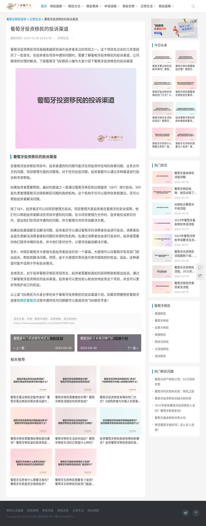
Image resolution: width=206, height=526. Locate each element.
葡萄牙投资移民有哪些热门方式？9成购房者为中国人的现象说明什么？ (120, 399)
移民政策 (165, 6)
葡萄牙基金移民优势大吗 (170, 417)
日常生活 (147, 6)
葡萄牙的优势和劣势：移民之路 (174, 391)
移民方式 (74, 6)
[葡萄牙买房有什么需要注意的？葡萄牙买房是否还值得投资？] (31, 462)
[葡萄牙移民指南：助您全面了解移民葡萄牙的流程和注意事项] (162, 189)
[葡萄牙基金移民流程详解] (162, 173)
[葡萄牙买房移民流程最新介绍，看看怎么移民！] (162, 252)
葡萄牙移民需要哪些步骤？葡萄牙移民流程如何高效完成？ (75, 399)
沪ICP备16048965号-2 (61, 516)
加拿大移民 (162, 327)
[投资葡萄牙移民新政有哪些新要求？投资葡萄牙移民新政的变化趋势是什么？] (120, 421)
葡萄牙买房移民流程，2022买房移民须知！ (184, 271)
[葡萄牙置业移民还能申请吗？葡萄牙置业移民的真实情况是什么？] (31, 379)
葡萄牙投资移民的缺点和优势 (173, 398)
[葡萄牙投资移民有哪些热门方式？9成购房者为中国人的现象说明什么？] (120, 379)
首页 (44, 6)
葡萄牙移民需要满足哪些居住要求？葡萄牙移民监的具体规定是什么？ (30, 441)
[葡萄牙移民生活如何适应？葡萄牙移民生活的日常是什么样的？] (76, 421)
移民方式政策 (14, 510)
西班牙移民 (162, 341)
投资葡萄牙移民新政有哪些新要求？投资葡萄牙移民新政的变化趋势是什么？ (119, 441)
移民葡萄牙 (28, 300)
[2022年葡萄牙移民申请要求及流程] (162, 236)
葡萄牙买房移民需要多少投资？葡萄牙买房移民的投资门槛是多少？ (75, 482)
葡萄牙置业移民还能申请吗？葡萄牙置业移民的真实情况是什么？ (30, 399)
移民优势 (129, 6)
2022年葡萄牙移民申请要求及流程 (184, 239)
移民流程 (48, 510)
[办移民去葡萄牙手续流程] (162, 205)
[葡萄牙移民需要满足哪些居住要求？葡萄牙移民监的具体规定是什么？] (31, 421)
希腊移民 (160, 334)
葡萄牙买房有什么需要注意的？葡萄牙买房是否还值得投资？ (30, 481)
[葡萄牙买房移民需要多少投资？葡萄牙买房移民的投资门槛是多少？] (76, 462)
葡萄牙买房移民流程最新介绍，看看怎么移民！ (184, 255)
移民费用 (92, 6)
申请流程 (110, 6)
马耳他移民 (162, 349)
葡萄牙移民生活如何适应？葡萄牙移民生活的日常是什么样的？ (75, 440)
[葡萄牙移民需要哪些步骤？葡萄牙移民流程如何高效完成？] (76, 379)
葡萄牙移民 (162, 320)
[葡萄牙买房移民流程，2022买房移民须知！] (162, 268)
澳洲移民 (160, 356)
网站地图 (93, 510)
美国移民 (160, 313)
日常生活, (63, 38)
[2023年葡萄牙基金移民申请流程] (162, 220)
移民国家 (56, 6)
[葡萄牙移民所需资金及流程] (162, 283)
